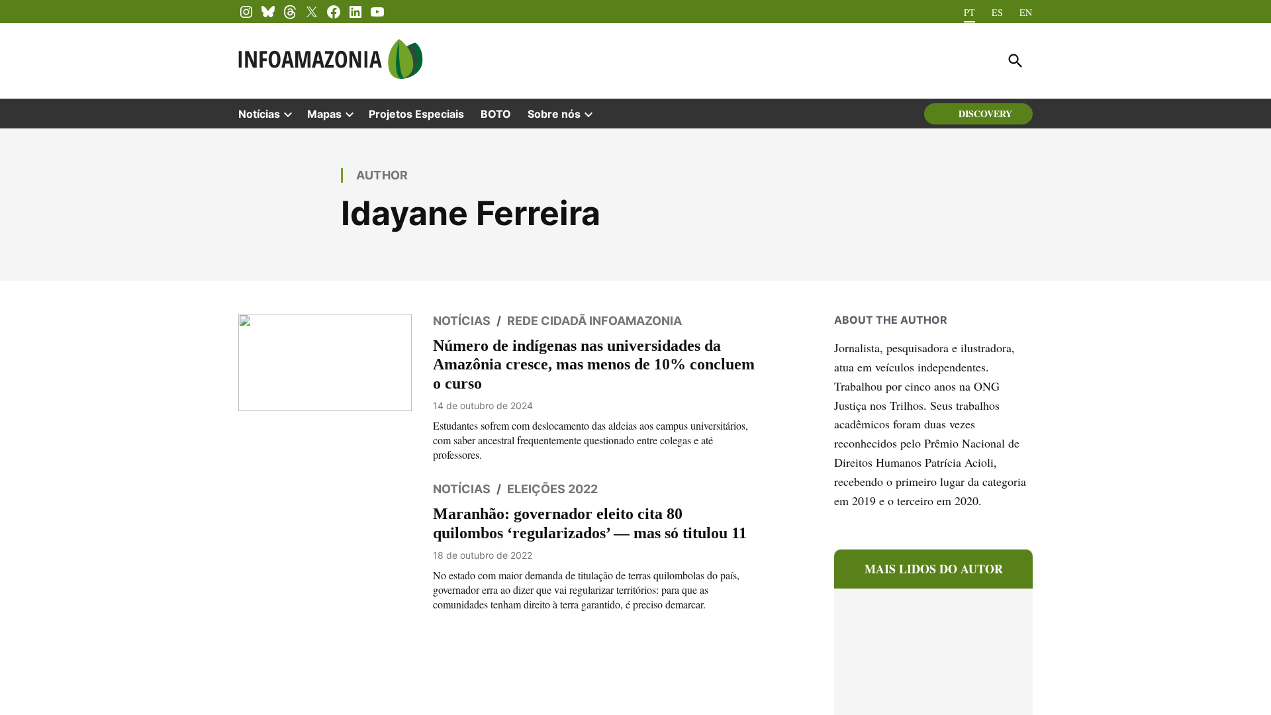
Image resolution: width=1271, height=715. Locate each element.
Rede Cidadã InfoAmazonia (594, 321)
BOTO (496, 113)
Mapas (324, 113)
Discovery (985, 113)
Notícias (259, 113)
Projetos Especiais (416, 113)
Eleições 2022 (552, 489)
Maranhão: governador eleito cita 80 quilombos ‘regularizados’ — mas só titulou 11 (583, 523)
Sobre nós (554, 113)
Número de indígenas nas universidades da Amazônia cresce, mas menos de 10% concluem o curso (587, 364)
